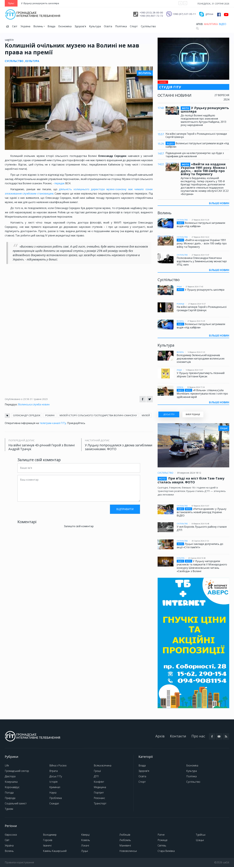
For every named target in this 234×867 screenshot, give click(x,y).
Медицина (100, 787)
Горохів (47, 840)
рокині (50, 415)
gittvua (209, 13)
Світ (14, 26)
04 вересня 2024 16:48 (200, 523)
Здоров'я (80, 26)
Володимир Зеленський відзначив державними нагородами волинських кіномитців (200, 358)
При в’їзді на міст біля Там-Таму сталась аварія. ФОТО (191, 480)
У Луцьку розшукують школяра (40, 3)
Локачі (85, 845)
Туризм (9, 809)
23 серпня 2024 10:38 (197, 558)
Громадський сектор (17, 771)
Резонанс (99, 798)
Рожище (180, 303)
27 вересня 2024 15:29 (200, 219)
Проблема (55, 798)
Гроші (97, 771)
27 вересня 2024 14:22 (200, 237)
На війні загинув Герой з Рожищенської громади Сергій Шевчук (196, 135)
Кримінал (54, 787)
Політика (121, 26)
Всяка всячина (102, 765)
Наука (52, 792)
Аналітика (211, 24)
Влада (51, 26)
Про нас (198, 736)
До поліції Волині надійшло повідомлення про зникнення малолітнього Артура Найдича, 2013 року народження (203, 120)
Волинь (38, 26)
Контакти (178, 736)
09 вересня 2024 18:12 (189, 472)
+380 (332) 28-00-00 (151, 12)
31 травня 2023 (39, 399)
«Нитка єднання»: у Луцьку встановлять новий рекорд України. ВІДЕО (201, 512)
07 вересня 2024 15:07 (200, 505)
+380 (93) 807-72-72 (151, 15)
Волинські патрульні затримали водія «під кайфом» (197, 145)
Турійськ (201, 834)
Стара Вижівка (166, 851)
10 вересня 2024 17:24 (196, 387)
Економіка (64, 26)
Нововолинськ (128, 851)
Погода (9, 792)
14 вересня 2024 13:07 (194, 370)
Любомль (125, 840)
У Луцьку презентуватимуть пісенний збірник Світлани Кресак (200, 374)
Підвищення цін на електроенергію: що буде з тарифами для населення (195, 154)
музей (146, 415)
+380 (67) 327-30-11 (184, 13)
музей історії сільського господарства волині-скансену (98, 415)
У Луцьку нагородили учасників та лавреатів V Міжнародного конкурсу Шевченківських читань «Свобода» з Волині (202, 566)
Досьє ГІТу (55, 776)
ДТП (96, 776)
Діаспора (10, 776)
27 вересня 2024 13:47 (200, 255)
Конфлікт (99, 781)
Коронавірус (12, 787)
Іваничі (47, 845)
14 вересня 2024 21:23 (196, 352)
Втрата (53, 771)
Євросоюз (11, 834)
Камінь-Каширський (55, 851)
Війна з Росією (58, 765)
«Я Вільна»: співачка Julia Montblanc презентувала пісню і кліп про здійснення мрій (202, 393)
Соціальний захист (16, 803)
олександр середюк (26, 415)
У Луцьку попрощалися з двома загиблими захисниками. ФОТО (118, 447)
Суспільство (148, 26)
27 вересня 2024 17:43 (194, 286)
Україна (25, 26)
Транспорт (100, 803)
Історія (53, 781)
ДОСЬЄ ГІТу (168, 414)
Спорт (134, 26)
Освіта (108, 26)
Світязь (162, 845)
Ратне (161, 834)
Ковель (85, 840)
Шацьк (200, 840)
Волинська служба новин (34, 404)
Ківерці (85, 834)
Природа (10, 798)
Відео (222, 24)
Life (7, 765)
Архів (199, 24)
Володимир (50, 834)
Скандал (54, 803)
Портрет (99, 792)
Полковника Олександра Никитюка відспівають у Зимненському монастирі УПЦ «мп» (202, 261)
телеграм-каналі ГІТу (52, 423)
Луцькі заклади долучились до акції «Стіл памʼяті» (200, 545)
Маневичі (125, 845)
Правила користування (19, 862)
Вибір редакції (193, 414)
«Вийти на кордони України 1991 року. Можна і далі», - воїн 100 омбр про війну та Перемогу (204, 169)
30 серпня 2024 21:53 (200, 540)
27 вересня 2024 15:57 (197, 303)
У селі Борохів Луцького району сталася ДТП (202, 528)
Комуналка (11, 781)
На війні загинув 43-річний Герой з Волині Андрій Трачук (41, 447)
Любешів (124, 834)
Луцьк (179, 286)
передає (59, 183)
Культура (95, 26)
